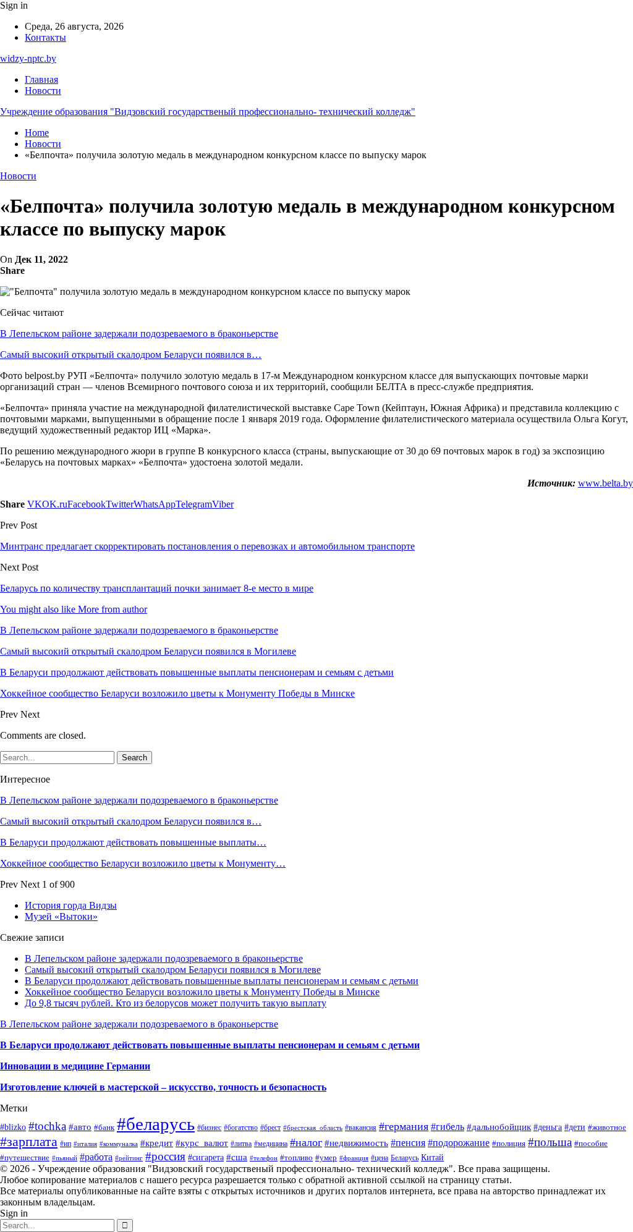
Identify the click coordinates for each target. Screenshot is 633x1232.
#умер (326, 1157)
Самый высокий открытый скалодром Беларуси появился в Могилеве (173, 969)
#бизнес (209, 1127)
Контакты (45, 37)
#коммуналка (119, 1143)
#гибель (447, 1126)
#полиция (508, 1143)
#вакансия (360, 1128)
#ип (65, 1144)
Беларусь (404, 1158)
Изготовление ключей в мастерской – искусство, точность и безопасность (163, 1087)
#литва (241, 1143)
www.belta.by (605, 483)
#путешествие (24, 1157)
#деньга (547, 1127)
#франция (353, 1158)
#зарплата (28, 1141)
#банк (104, 1127)
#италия (85, 1143)
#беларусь (156, 1124)
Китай (432, 1157)
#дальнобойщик (499, 1127)
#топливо (296, 1157)
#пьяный (64, 1158)
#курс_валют (202, 1143)
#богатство (241, 1127)
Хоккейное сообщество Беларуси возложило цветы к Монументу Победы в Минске (202, 992)
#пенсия (408, 1142)
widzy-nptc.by (28, 58)
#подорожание (459, 1142)
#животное (607, 1127)
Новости (43, 90)
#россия (165, 1156)
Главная (41, 79)
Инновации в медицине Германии (75, 1066)
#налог (306, 1142)
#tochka (47, 1125)
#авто (80, 1126)
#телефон (264, 1158)
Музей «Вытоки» (61, 916)
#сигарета (206, 1157)
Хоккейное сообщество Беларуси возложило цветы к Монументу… (143, 863)
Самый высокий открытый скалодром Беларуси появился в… (130, 354)
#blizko (13, 1127)
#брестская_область (312, 1127)
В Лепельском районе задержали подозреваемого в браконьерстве (139, 333)
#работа (96, 1157)
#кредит (156, 1142)
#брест (270, 1127)
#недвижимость (356, 1143)
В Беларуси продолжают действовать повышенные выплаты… (133, 842)
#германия (403, 1126)
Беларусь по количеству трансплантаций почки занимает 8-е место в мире (156, 588)
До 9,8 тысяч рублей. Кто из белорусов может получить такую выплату (175, 1003)
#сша (236, 1157)
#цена (379, 1157)
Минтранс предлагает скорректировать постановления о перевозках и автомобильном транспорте (207, 546)
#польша (550, 1142)
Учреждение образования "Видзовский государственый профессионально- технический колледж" (207, 111)
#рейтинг (129, 1158)
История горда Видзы (71, 905)
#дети (574, 1127)
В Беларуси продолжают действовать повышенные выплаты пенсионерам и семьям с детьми (221, 980)
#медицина (270, 1143)
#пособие (591, 1143)
